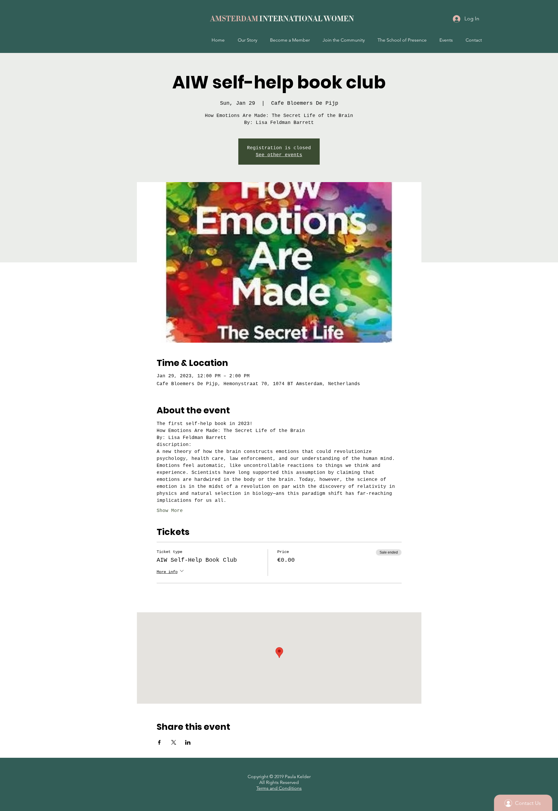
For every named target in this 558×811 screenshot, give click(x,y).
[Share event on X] (173, 742)
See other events (279, 155)
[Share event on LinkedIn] (188, 742)
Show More (170, 510)
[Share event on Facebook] (159, 742)
